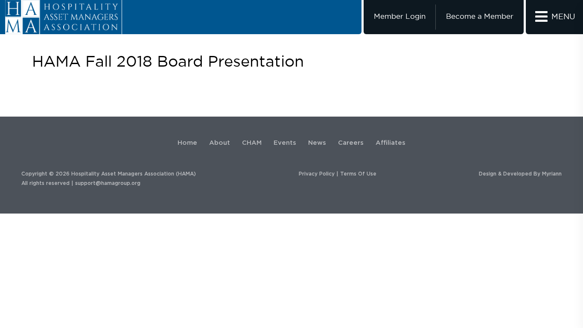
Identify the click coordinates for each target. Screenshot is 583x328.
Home (187, 143)
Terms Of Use (358, 173)
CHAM (252, 143)
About (219, 143)
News (317, 143)
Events (285, 143)
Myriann (552, 173)
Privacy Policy (317, 173)
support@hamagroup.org (107, 183)
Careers (351, 143)
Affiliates (390, 143)
